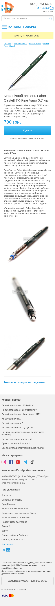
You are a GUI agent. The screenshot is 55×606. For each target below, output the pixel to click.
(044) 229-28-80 (18, 565)
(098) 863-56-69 (41, 3)
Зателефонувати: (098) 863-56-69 (27, 581)
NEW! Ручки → (27, 35)
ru (3, 550)
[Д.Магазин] (8, 7)
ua (8, 550)
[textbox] (25, 18)
